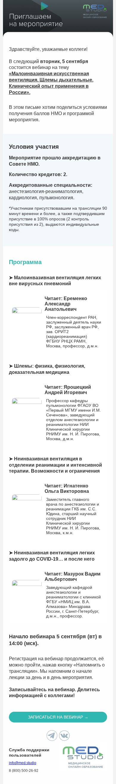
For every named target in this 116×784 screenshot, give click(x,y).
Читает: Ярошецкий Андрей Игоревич (68, 390)
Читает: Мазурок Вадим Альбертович (73, 576)
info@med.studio (22, 763)
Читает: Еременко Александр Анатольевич (66, 304)
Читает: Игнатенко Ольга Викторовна (67, 488)
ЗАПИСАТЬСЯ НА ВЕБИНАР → (58, 717)
